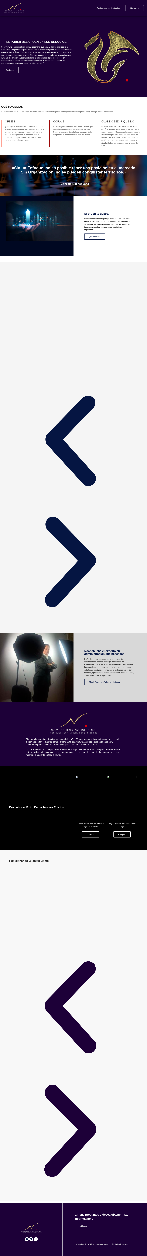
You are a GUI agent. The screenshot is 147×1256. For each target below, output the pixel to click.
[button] (70, 441)
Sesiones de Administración (108, 8)
